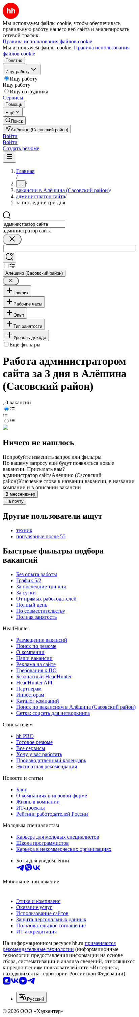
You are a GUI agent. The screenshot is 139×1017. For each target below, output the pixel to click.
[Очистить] (12, 239)
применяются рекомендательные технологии (59, 946)
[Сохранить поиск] (9, 257)
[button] (10, 136)
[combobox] (34, 224)
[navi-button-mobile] (9, 157)
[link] (14, 120)
